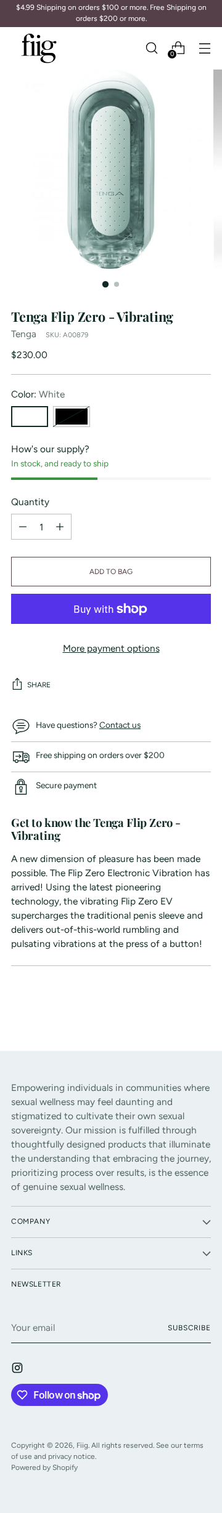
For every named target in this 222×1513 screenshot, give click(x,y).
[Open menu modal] (204, 48)
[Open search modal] (151, 48)
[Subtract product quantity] (60, 526)
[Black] (71, 416)
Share (39, 685)
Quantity (30, 502)
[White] (29, 416)
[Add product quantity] (23, 526)
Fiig (82, 1445)
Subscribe (189, 1327)
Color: (38, 394)
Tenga (23, 334)
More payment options (111, 648)
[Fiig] (39, 48)
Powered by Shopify (44, 1467)
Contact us (120, 725)
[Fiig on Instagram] (18, 1370)
